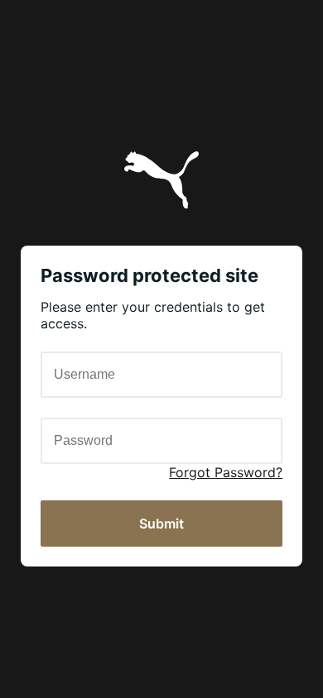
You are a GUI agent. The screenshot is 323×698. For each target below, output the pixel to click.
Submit (161, 523)
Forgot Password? (225, 472)
